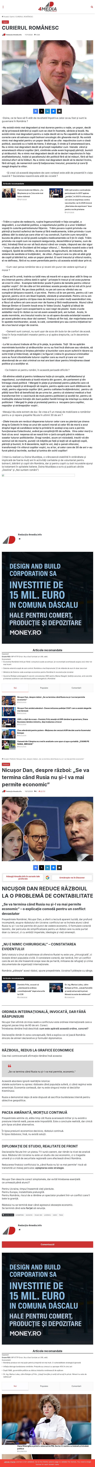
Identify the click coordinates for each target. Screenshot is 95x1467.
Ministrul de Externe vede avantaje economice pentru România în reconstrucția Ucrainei (38, 672)
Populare (44, 688)
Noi (15, 688)
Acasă (5, 17)
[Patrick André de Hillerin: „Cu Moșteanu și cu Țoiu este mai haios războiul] (9, 193)
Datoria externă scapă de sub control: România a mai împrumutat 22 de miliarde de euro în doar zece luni (45, 668)
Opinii (12, 17)
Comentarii (76, 688)
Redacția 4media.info (14, 35)
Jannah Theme (9, 1462)
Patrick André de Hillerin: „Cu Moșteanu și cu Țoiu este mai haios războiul (30, 193)
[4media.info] (47, 7)
